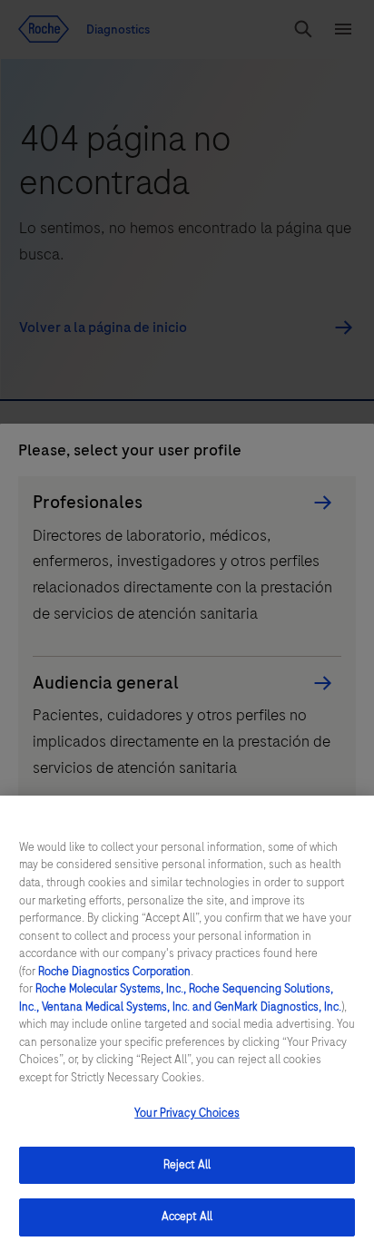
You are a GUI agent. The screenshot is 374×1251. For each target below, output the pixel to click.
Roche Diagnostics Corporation (114, 971)
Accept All (187, 1216)
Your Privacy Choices (187, 1113)
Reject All (187, 1165)
